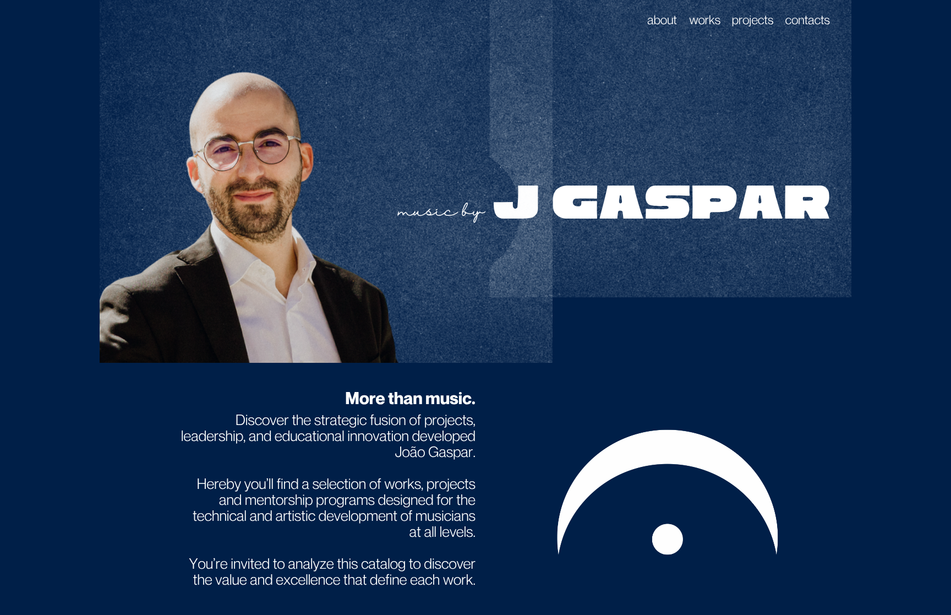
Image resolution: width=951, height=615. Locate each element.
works (704, 20)
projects (753, 20)
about (662, 20)
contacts (807, 20)
